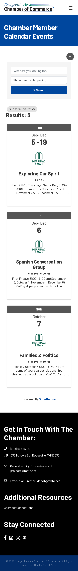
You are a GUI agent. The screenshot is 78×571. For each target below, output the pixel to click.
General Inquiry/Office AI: (32, 466)
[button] (70, 56)
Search (40, 90)
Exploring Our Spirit (39, 173)
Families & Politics (39, 355)
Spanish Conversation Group (39, 264)
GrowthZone (47, 399)
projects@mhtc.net (23, 471)
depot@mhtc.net (48, 481)
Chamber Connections (18, 507)
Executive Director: (23, 481)
